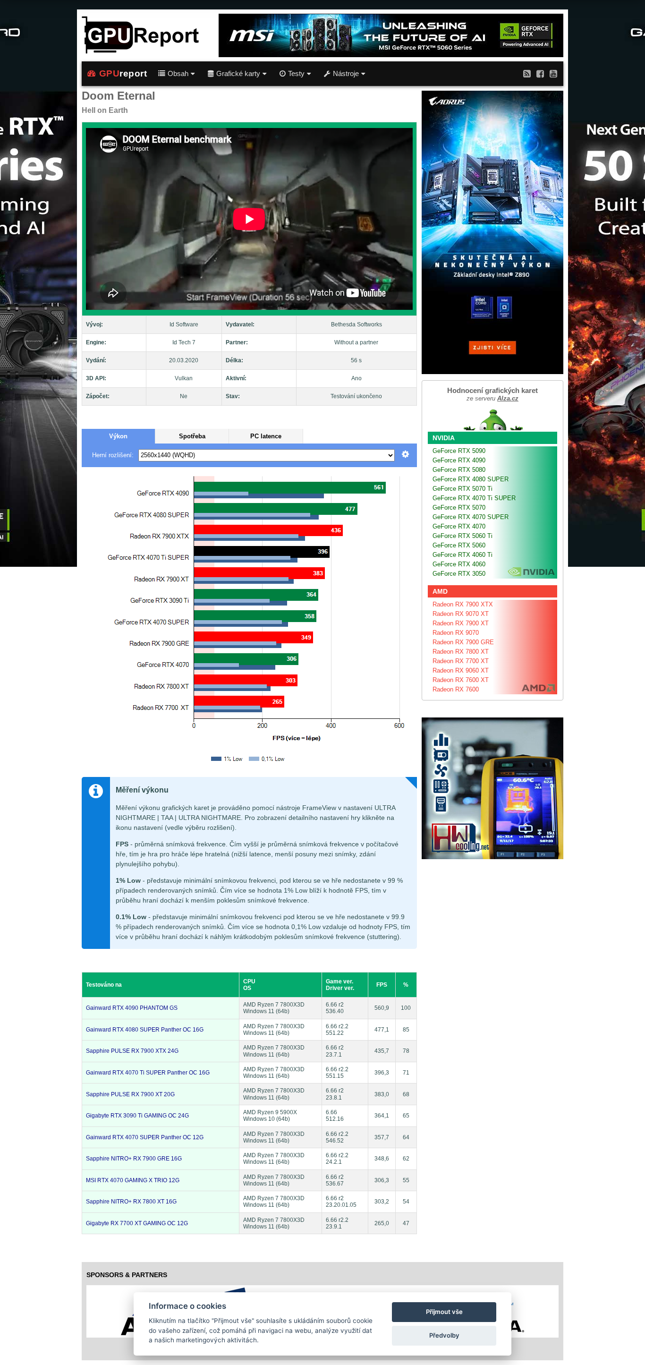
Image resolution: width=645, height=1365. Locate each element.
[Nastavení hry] (405, 455)
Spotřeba (192, 436)
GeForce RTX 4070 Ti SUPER (474, 498)
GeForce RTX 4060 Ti (462, 554)
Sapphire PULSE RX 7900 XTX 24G (132, 1051)
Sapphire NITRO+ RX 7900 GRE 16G (134, 1158)
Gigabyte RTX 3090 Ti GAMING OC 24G (137, 1115)
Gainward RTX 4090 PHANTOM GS (132, 1008)
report (123, 73)
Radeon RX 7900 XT (461, 623)
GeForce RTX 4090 (459, 460)
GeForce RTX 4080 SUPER (471, 479)
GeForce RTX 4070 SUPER (471, 516)
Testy (296, 73)
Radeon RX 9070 (456, 632)
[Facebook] (540, 73)
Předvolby (444, 1335)
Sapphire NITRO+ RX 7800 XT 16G (131, 1201)
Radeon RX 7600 (456, 689)
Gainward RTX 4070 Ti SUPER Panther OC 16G (148, 1072)
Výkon (118, 436)
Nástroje (346, 73)
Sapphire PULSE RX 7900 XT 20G (130, 1094)
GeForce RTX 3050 (459, 573)
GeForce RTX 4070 (459, 526)
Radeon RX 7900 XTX (463, 604)
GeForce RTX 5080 (459, 469)
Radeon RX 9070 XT (461, 613)
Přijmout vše (444, 1311)
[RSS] (527, 73)
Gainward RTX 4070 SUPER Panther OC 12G (145, 1137)
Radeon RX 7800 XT (461, 651)
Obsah (178, 73)
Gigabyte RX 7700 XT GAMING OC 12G (137, 1223)
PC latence (265, 436)
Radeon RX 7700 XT (461, 661)
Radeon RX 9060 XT (461, 670)
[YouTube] (553, 73)
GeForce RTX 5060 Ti (462, 535)
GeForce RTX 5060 (459, 545)
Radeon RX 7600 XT (461, 679)
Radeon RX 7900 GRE (463, 642)
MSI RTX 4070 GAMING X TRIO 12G (132, 1180)
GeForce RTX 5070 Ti (462, 488)
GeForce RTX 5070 (459, 507)
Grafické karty (238, 73)
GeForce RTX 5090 (459, 450)
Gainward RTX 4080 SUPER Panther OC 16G (145, 1029)
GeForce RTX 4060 (459, 564)
